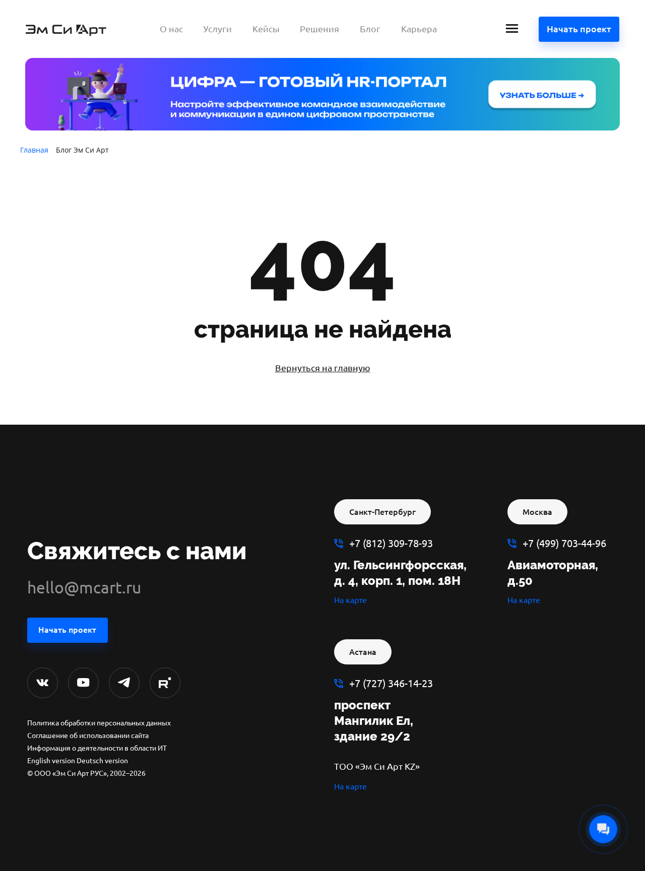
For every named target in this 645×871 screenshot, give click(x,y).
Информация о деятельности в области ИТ (97, 748)
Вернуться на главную (322, 368)
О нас (171, 29)
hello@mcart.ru (84, 587)
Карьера (419, 29)
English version (51, 761)
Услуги (217, 29)
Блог (370, 29)
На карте (350, 600)
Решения (319, 29)
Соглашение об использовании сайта (88, 735)
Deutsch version (102, 761)
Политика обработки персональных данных (99, 723)
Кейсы (266, 29)
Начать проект (579, 29)
